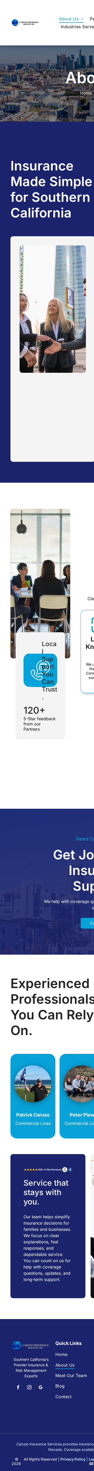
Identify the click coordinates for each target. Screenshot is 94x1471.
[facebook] (18, 1388)
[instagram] (29, 1388)
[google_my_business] (40, 1388)
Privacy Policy (72, 1459)
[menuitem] (71, 19)
